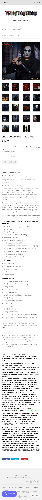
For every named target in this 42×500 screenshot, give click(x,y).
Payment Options (8, 152)
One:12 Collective (16, 29)
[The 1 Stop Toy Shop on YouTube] (38, 482)
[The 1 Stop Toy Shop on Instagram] (34, 482)
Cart (38, 3)
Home (4, 29)
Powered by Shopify (31, 487)
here (32, 404)
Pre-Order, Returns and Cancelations (20, 478)
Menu (6, 3)
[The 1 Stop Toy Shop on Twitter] (27, 482)
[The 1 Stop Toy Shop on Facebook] (31, 482)
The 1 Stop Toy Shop (15, 487)
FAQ (25, 475)
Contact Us (18, 475)
